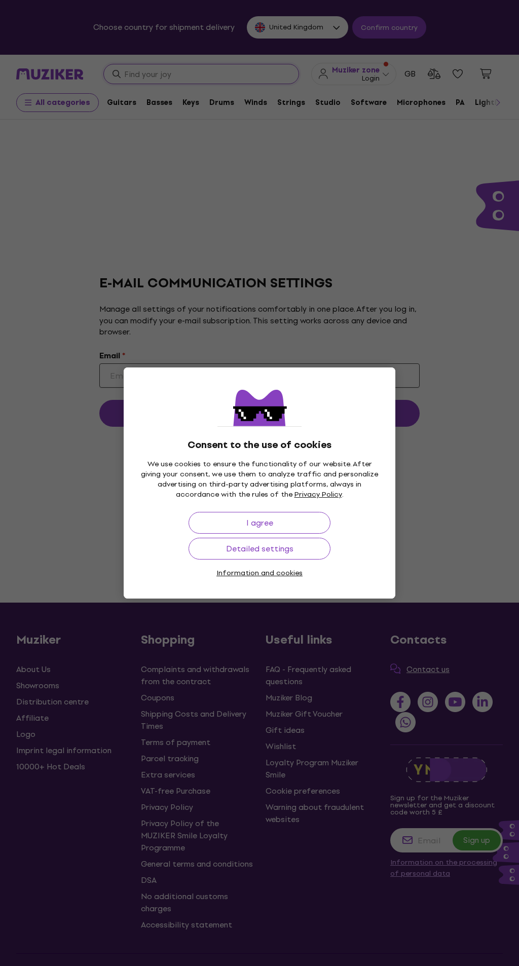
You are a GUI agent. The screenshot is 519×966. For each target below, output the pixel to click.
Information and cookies (259, 573)
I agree (259, 522)
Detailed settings (259, 548)
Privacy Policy (318, 494)
